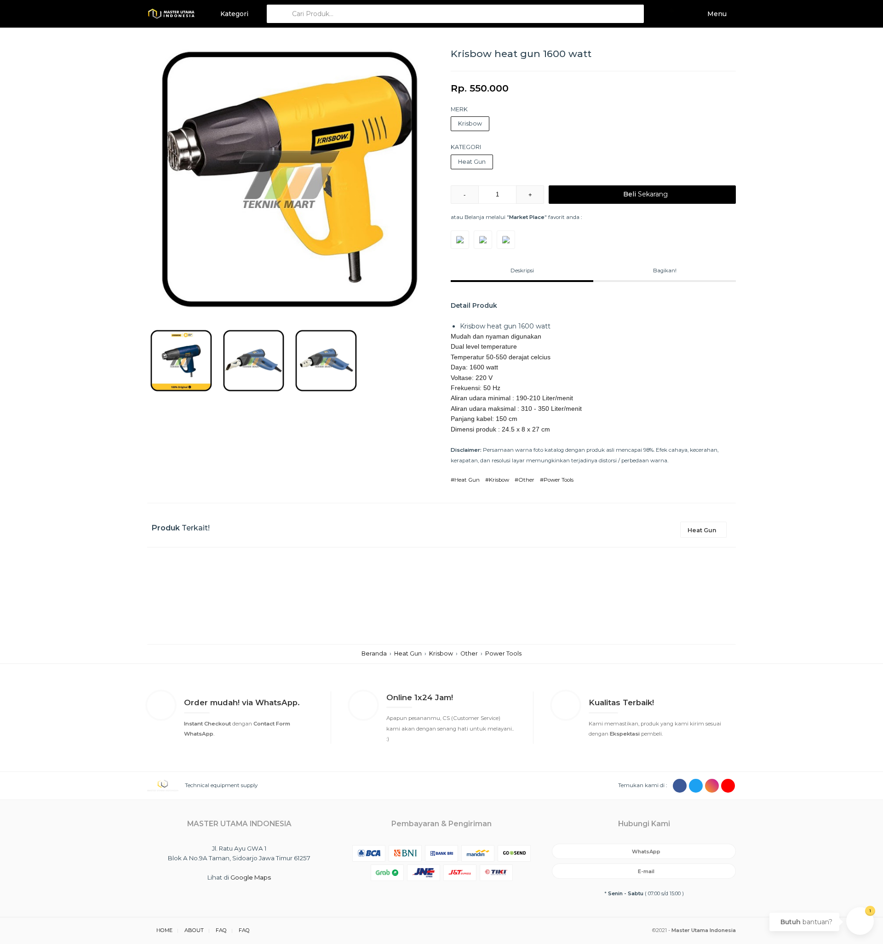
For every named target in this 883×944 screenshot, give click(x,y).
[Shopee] (483, 239)
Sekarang (645, 194)
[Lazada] (506, 239)
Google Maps (250, 877)
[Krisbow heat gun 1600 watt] (289, 179)
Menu (716, 14)
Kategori (233, 14)
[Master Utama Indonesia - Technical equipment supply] (171, 14)
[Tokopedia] (460, 239)
